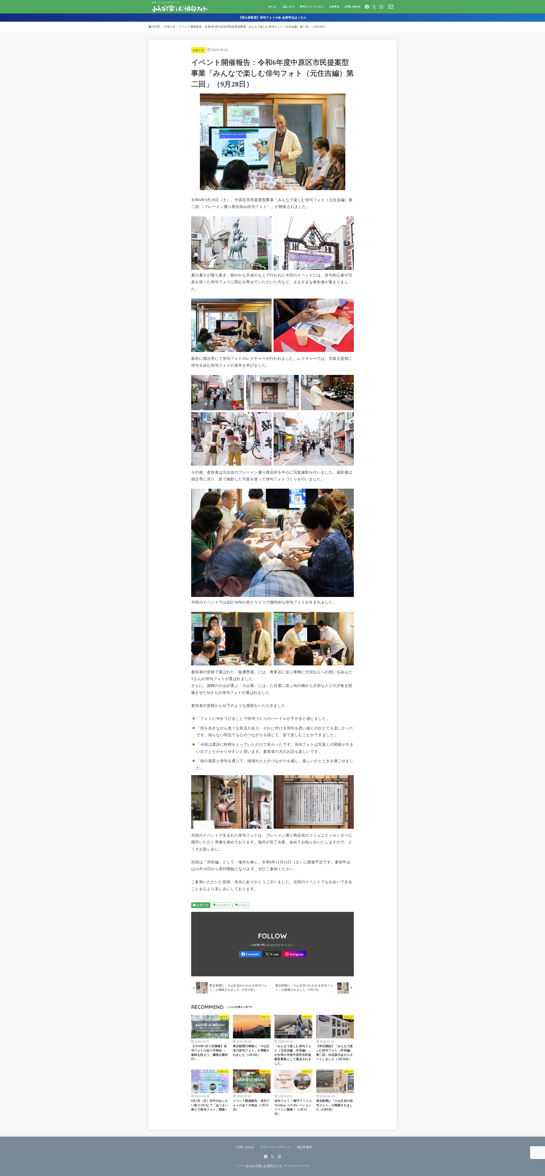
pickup (242, 905)
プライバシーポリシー (275, 1147)
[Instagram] (381, 7)
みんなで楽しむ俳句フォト (264, 1165)
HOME (156, 26)
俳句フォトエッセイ (312, 6)
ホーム (272, 6)
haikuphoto (224, 905)
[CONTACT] (391, 6)
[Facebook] (367, 7)
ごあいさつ (288, 6)
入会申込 (334, 6)
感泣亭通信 (304, 1147)
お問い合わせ (353, 6)
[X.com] (374, 7)
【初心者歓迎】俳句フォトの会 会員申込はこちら (273, 17)
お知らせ (169, 26)
